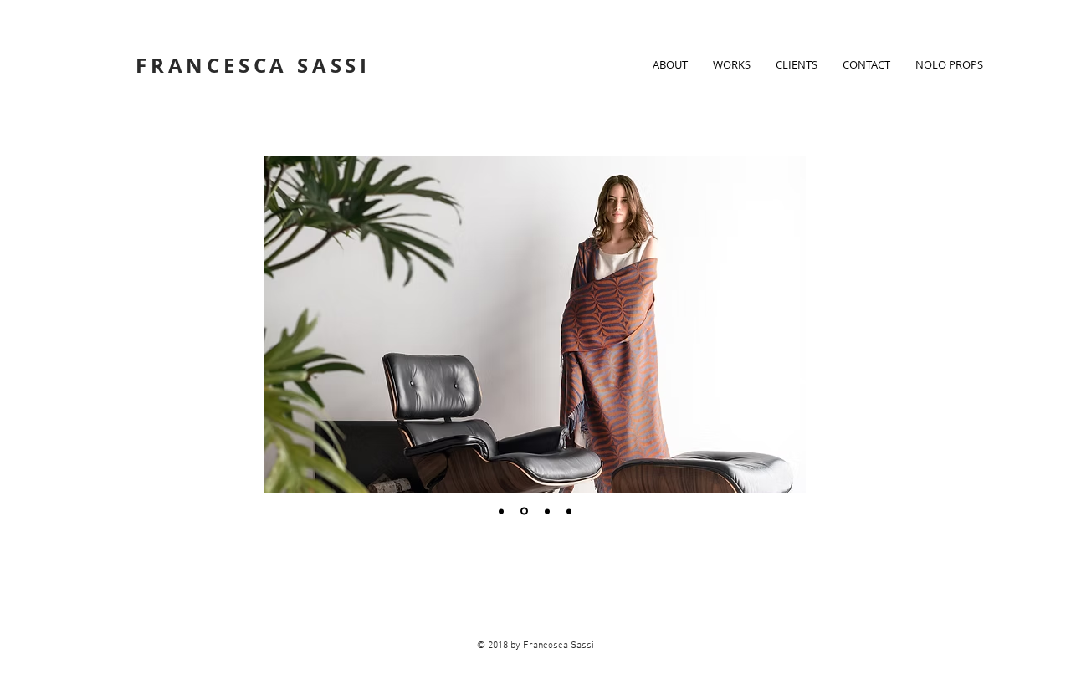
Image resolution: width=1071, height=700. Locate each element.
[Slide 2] (522, 511)
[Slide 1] (501, 511)
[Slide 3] (546, 511)
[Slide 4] (568, 511)
